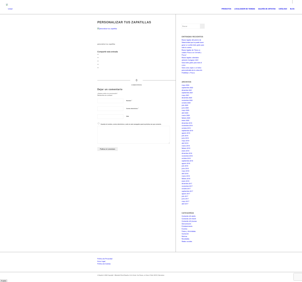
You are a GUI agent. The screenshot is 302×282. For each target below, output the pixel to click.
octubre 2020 (186, 103)
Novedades (185, 239)
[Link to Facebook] (294, 2)
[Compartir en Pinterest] (100, 64)
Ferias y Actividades (189, 231)
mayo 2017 (185, 201)
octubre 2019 (186, 128)
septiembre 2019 (187, 130)
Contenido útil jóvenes (189, 221)
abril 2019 (185, 143)
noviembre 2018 (187, 156)
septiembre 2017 (187, 191)
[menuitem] (226, 9)
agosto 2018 (186, 163)
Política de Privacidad (104, 259)
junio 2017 (185, 198)
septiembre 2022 (187, 87)
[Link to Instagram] (290, 2)
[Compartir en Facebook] (100, 54)
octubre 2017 (186, 188)
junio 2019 (185, 138)
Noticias (184, 236)
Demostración (186, 224)
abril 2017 (185, 204)
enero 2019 (185, 151)
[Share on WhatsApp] (100, 61)
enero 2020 (185, 120)
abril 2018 (185, 173)
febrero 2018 (186, 178)
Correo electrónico (132, 108)
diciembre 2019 (187, 123)
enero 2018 (185, 181)
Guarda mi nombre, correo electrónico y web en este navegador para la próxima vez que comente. (131, 124)
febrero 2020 (186, 118)
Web (127, 116)
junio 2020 (185, 108)
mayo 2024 (185, 85)
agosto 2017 (186, 193)
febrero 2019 (186, 148)
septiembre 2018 (187, 161)
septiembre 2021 (187, 92)
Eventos (184, 229)
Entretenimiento (187, 226)
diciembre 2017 (187, 183)
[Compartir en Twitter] (100, 57)
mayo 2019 (185, 140)
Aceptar (3, 281)
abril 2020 (185, 113)
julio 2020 (185, 105)
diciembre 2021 (187, 90)
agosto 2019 (186, 133)
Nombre (129, 100)
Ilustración (185, 234)
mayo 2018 (185, 171)
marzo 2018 (186, 176)
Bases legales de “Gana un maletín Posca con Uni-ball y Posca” (191, 52)
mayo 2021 (185, 95)
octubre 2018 (186, 158)
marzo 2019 (186, 146)
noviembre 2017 (187, 186)
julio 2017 (185, 196)
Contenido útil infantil (189, 219)
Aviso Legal (101, 261)
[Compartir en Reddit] (100, 68)
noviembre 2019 (187, 125)
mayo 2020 (185, 110)
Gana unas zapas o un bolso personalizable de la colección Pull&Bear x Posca (192, 70)
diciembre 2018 (187, 153)
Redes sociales (187, 241)
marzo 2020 (186, 115)
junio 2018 (185, 168)
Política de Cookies (104, 264)
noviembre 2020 (187, 100)
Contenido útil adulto (189, 216)
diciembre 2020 (187, 98)
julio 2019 (185, 135)
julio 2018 (185, 166)
